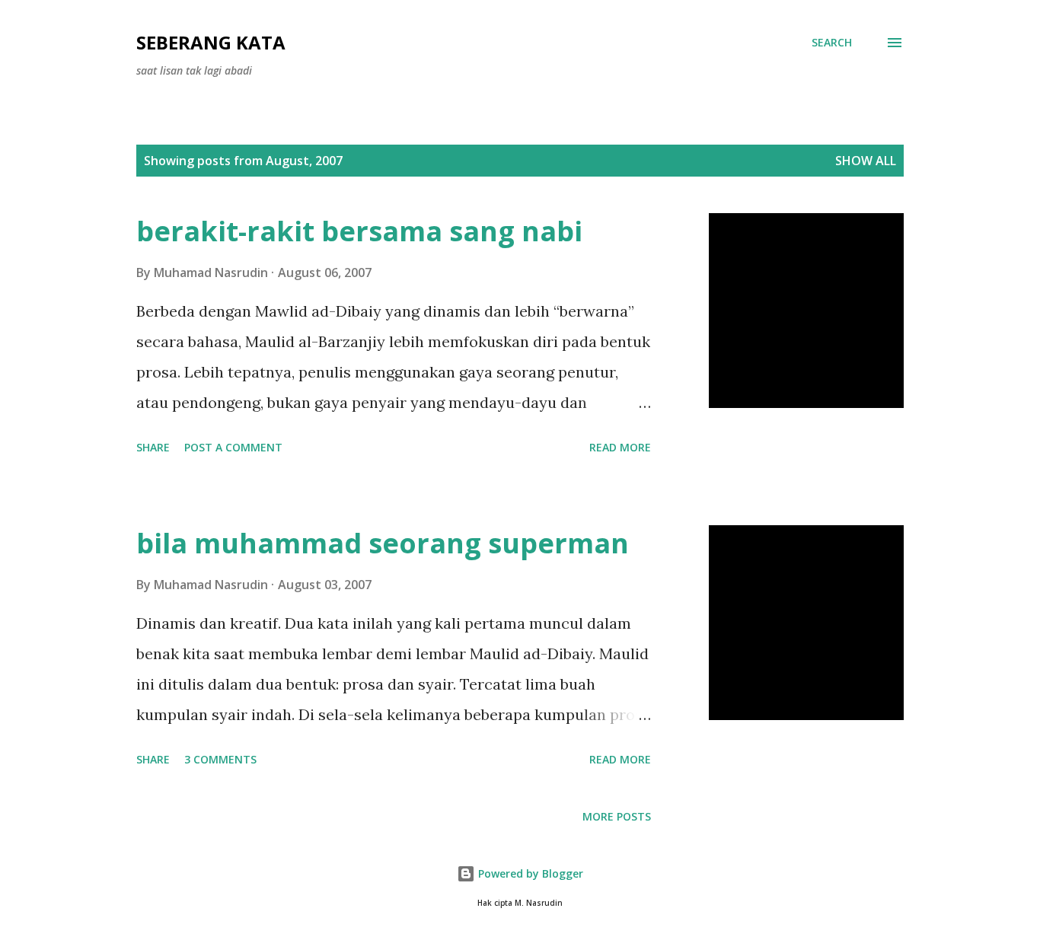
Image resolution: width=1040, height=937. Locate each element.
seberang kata (211, 42)
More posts (616, 816)
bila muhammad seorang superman (382, 543)
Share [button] (153, 447)
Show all (865, 160)
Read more (620, 447)
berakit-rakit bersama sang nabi (359, 231)
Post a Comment (233, 447)
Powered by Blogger (529, 873)
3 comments (220, 759)
